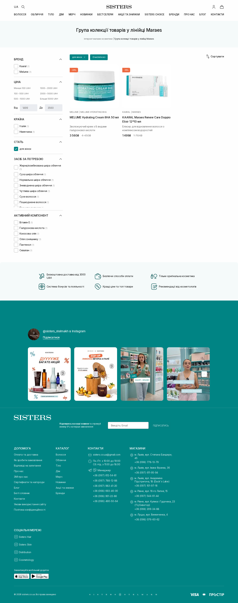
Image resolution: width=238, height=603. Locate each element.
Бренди (60, 493)
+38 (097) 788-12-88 (105, 480)
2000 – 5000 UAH (49, 93)
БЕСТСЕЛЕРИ (105, 14)
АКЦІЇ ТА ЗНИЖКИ (129, 14)
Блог (16, 487)
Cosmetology (26, 559)
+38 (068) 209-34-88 (147, 508)
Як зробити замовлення (28, 460)
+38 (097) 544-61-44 (147, 495)
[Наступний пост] (204, 374)
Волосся (61, 454)
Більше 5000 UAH (49, 98)
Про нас (19, 471)
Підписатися (51, 337)
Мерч (59, 476)
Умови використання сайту (30, 504)
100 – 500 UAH (21, 93)
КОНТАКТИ (217, 14)
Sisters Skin (25, 544)
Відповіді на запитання (27, 465)
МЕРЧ (72, 14)
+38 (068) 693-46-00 (105, 490)
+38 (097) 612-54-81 (104, 475)
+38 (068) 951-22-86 (105, 496)
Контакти (19, 498)
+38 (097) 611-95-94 (146, 472)
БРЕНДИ (174, 14)
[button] (79, 57)
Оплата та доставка (26, 454)
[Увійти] (214, 7)
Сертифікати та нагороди (29, 482)
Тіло (58, 465)
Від (16, 107)
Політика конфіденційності (29, 509)
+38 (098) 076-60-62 (147, 519)
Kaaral (126, 112)
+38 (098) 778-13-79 (147, 462)
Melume (74, 112)
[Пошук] (23, 7)
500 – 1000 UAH (22, 98)
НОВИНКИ (86, 14)
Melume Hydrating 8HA (93, 112)
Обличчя (61, 460)
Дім (58, 471)
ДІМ (61, 14)
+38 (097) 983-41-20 (105, 485)
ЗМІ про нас (21, 476)
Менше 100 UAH (22, 88)
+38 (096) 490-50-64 (105, 501)
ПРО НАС (189, 14)
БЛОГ (202, 14)
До (41, 107)
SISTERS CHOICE (154, 14)
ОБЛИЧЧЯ (37, 14)
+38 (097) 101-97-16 (146, 485)
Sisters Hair (25, 536)
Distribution (25, 552)
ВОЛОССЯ (20, 14)
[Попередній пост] (34, 374)
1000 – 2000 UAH (48, 88)
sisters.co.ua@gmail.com (106, 454)
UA (16, 7)
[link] (222, 7)
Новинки (61, 482)
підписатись (161, 425)
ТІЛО (51, 14)
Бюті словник (22, 493)
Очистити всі (99, 57)
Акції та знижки (65, 487)
